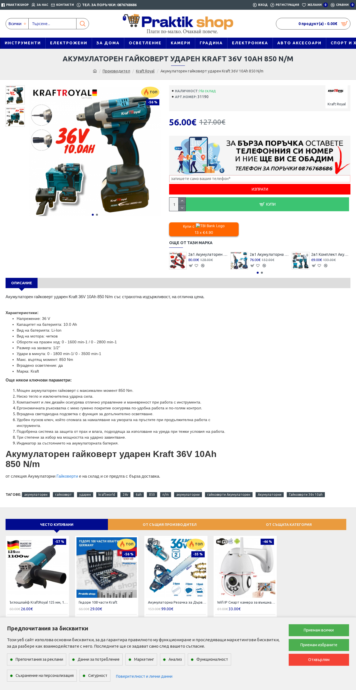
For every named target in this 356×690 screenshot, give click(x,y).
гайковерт (63, 494)
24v (125, 494)
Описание (21, 283)
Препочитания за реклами (39, 659)
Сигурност (97, 675)
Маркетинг (144, 659)
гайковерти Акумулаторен (228, 494)
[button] (93, 215)
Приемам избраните (318, 645)
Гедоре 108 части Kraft (98, 602)
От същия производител (170, 524)
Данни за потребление (99, 659)
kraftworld (106, 494)
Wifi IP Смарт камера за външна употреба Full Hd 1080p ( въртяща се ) (246, 602)
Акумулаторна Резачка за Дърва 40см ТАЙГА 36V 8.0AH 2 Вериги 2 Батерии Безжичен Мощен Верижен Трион (177, 602)
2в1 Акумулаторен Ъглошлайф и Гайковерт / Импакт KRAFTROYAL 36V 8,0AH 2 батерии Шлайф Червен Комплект (208, 254)
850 (152, 494)
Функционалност (212, 659)
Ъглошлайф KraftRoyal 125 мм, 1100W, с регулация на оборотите (38, 602)
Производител (116, 71)
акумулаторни (188, 494)
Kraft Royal (145, 71)
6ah (139, 494)
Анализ (175, 659)
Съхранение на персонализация (45, 675)
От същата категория (289, 524)
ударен (85, 494)
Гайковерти (67, 476)
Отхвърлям (319, 659)
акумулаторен (36, 494)
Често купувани (56, 524)
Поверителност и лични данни (144, 676)
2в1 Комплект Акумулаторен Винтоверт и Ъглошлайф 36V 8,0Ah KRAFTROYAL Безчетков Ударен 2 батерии (330, 254)
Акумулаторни (269, 494)
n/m (165, 494)
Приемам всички (319, 630)
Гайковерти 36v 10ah (306, 494)
